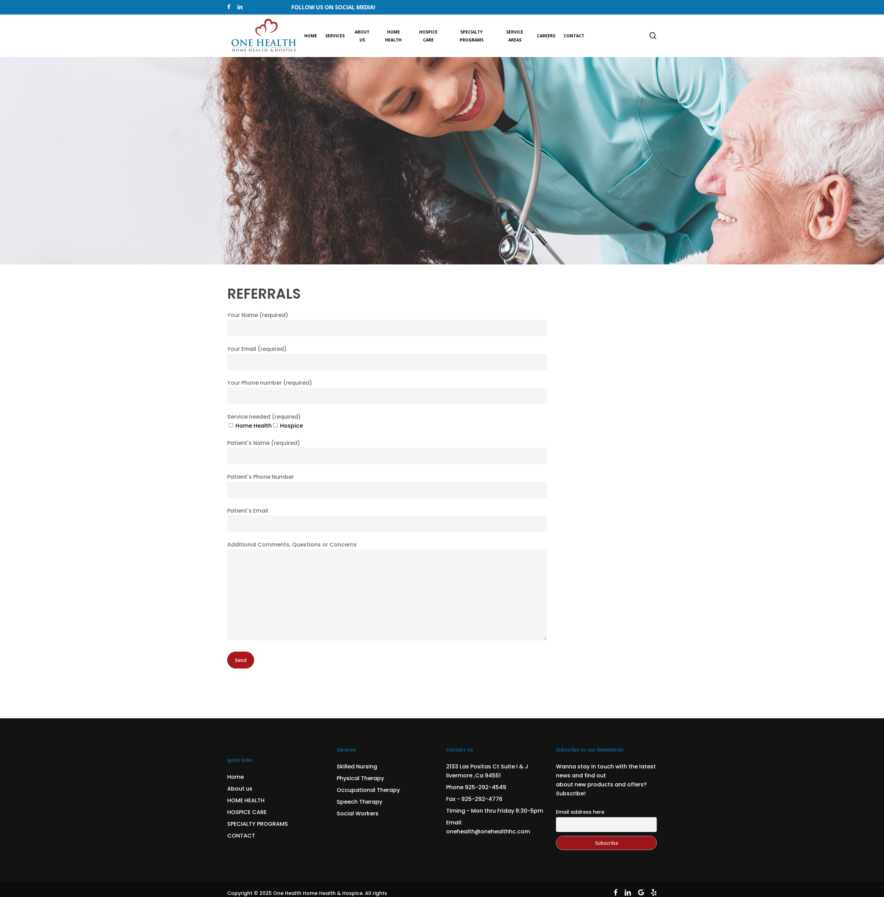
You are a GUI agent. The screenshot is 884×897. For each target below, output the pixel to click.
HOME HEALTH (246, 800)
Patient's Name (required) (263, 443)
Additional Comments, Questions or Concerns (292, 545)
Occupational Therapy (368, 790)
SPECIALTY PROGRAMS (257, 824)
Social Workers (357, 813)
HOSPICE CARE (247, 812)
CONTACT (241, 836)
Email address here (580, 812)
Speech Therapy (359, 802)
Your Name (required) (257, 315)
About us (239, 789)
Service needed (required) (264, 417)
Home (235, 777)
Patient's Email (247, 511)
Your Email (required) (257, 349)
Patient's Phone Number (260, 477)
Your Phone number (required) (269, 383)
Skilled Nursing (357, 766)
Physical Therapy (360, 778)
